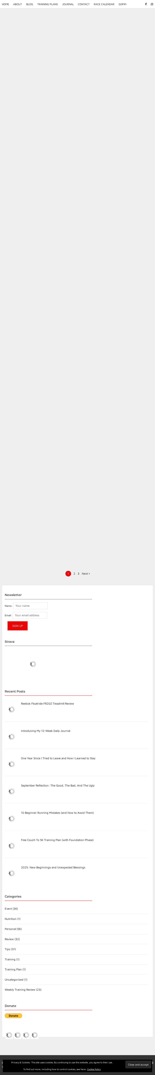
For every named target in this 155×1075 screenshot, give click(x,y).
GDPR (122, 4)
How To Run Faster (37, 480)
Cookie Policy (94, 1069)
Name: (8, 605)
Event (8, 908)
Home (5, 4)
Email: (9, 615)
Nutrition (10, 918)
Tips (39, 164)
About (17, 4)
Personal (10, 928)
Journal (68, 4)
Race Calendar (104, 4)
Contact (84, 4)
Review (9, 939)
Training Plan (13, 969)
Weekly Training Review (20, 989)
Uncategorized (14, 979)
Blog (29, 4)
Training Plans (47, 4)
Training (10, 959)
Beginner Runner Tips (109, 480)
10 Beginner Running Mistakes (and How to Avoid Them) (37, 154)
